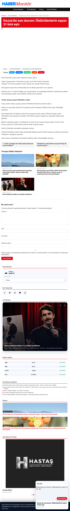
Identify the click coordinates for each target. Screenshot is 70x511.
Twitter (12, 72)
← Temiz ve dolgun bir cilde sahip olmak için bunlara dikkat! (18, 144)
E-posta (4, 236)
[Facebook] (5, 293)
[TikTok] (25, 293)
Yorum (4, 211)
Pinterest (41, 72)
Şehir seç (7, 276)
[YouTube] (20, 293)
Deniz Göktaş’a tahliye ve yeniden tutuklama (16, 390)
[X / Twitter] (10, 293)
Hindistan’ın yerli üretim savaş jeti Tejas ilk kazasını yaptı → (51, 144)
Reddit (34, 72)
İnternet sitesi (6, 243)
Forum (41, 9)
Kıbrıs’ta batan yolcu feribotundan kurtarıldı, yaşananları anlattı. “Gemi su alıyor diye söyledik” (30, 385)
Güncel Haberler (18, 9)
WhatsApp (27, 72)
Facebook (19, 72)
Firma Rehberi (31, 9)
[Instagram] (15, 293)
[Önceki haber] (60, 305)
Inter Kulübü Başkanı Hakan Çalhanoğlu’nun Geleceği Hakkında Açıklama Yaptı (26, 394)
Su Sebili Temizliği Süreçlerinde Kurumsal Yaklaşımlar (19, 392)
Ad (2, 229)
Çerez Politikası (52, 9)
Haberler (3, 15)
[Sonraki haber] (64, 305)
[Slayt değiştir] (31, 494)
